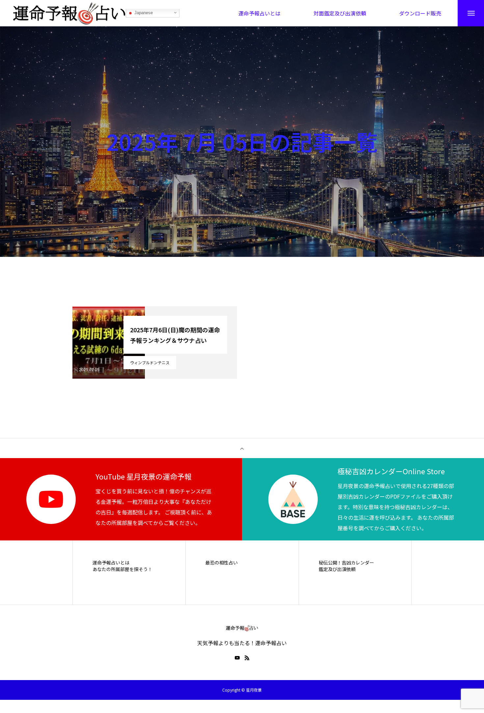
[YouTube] (237, 657)
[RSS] (247, 657)
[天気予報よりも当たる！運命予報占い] (69, 13)
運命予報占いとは (111, 563)
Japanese (143, 13)
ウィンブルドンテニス (150, 362)
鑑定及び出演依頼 (337, 569)
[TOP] (242, 448)
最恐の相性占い (221, 563)
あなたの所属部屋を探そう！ (122, 569)
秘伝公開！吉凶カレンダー (346, 563)
